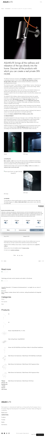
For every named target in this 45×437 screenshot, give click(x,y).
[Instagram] (6, 433)
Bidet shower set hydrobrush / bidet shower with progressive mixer (23, 364)
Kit (8, 314)
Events (2, 299)
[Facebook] (2, 433)
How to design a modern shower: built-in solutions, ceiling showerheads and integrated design (21, 293)
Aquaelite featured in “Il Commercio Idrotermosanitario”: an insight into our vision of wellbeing (20, 288)
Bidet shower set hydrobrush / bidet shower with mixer (21, 381)
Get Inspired (7, 8)
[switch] (17, 222)
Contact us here (25, 248)
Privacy (35, 434)
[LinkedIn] (4, 433)
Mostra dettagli (39, 226)
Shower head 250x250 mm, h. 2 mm (16, 330)
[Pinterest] (9, 433)
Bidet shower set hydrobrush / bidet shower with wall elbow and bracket (25, 356)
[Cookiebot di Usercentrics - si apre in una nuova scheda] (39, 206)
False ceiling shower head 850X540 (16, 339)
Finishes (3, 419)
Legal (32, 434)
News (2, 304)
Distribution (4, 424)
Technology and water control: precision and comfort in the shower (16, 278)
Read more (4, 412)
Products (3, 417)
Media (2, 422)
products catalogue (15, 250)
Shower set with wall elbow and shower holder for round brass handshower (25, 347)
